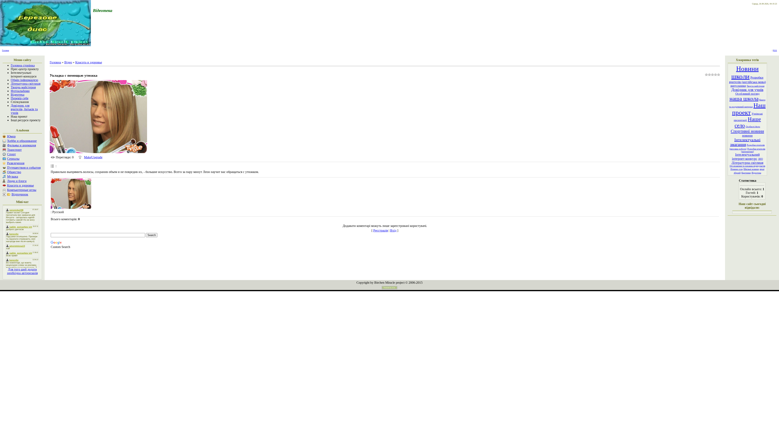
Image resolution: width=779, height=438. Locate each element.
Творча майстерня (755, 86)
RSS (775, 50)
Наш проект (749, 109)
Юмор (11, 136)
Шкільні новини (751, 169)
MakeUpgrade (93, 157)
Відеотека (756, 173)
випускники (738, 85)
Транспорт (14, 149)
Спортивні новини (747, 131)
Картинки (746, 173)
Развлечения (15, 163)
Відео (68, 62)
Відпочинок (20, 194)
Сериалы (13, 158)
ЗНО (760, 159)
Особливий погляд (747, 93)
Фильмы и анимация (21, 145)
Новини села (737, 169)
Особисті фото (753, 127)
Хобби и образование (22, 141)
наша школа (744, 99)
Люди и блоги (17, 181)
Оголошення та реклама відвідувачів (747, 166)
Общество (14, 172)
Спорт (11, 154)
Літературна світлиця (747, 163)
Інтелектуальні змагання (745, 142)
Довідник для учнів (747, 90)
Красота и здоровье (20, 185)
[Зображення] (71, 193)
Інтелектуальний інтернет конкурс (746, 157)
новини (747, 135)
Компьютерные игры (21, 190)
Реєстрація (380, 230)
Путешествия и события (24, 167)
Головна (5, 50)
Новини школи (745, 72)
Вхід (393, 230)
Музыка (12, 176)
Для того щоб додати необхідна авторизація (22, 271)
